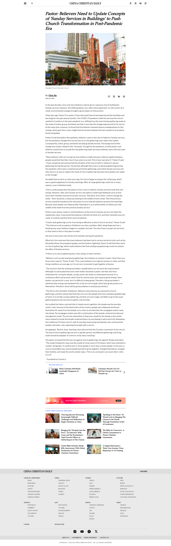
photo (88, 502)
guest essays (33, 510)
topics (30, 489)
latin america (94, 491)
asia (91, 483)
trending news (64, 480)
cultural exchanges (128, 497)
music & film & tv (126, 486)
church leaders (34, 494)
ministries (32, 483)
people (92, 519)
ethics (60, 491)
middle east (94, 497)
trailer (123, 510)
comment (31, 508)
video (118, 502)
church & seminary (96, 505)
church (123, 505)
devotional (62, 505)
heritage (123, 489)
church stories (33, 497)
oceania (92, 494)
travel (61, 516)
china (57, 478)
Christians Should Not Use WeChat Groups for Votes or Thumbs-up (109, 371)
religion (61, 489)
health (61, 513)
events (92, 508)
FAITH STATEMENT (90, 537)
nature (92, 513)
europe (92, 486)
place (91, 516)
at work (61, 508)
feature (31, 486)
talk (122, 513)
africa (91, 480)
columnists (32, 513)
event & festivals (127, 491)
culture (119, 478)
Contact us (104, 537)
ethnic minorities (127, 494)
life (56, 502)
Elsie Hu (53, 95)
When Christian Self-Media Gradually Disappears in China (70, 371)
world (88, 478)
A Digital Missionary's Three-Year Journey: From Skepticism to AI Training (113, 448)
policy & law (63, 486)
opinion (27, 502)
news (30, 480)
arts (122, 480)
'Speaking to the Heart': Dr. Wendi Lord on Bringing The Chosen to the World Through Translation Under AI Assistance (114, 419)
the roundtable (34, 491)
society (61, 483)
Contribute (76, 537)
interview (124, 516)
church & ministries (32, 478)
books (122, 483)
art (90, 510)
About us (65, 537)
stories (61, 494)
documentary (125, 508)
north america (95, 489)
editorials (32, 505)
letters (31, 516)
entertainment (64, 510)
